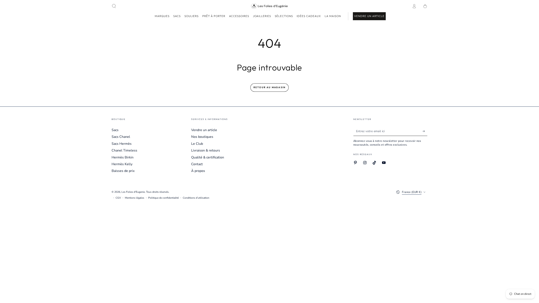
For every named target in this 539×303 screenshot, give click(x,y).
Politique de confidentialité (163, 197)
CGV (118, 197)
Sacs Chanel (121, 136)
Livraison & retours (205, 150)
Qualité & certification (207, 157)
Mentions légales (134, 197)
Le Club (197, 143)
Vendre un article (204, 130)
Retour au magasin (269, 87)
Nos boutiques (202, 136)
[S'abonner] (425, 131)
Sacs (115, 130)
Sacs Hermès (122, 143)
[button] (113, 6)
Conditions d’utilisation (196, 197)
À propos (198, 171)
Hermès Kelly (122, 164)
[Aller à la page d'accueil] (269, 6)
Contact (197, 164)
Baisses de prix (123, 171)
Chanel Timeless (124, 150)
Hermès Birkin (122, 157)
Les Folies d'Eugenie (133, 192)
